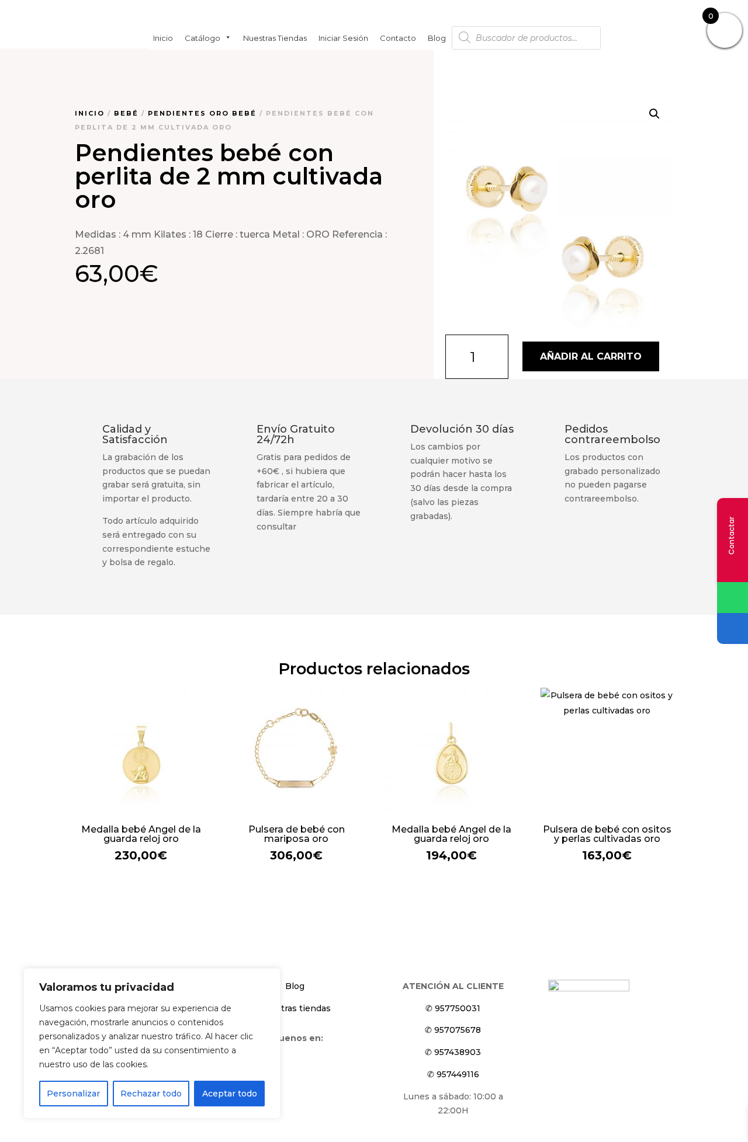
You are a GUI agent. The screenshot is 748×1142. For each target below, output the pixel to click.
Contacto (398, 37)
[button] (654, 113)
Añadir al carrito (591, 356)
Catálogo (202, 37)
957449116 (458, 1074)
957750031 (457, 1008)
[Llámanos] (732, 628)
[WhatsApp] (732, 597)
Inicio (163, 37)
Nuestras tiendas (275, 37)
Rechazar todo (151, 1093)
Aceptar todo (229, 1093)
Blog (437, 37)
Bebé (126, 113)
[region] (151, 1043)
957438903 (457, 1052)
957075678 (457, 1030)
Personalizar (73, 1093)
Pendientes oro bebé (202, 113)
